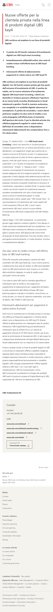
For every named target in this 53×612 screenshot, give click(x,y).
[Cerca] (43, 4)
